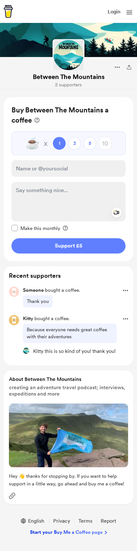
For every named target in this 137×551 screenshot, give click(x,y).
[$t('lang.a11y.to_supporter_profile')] (26, 350)
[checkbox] (35, 228)
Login (114, 12)
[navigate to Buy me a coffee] (8, 11)
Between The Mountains (69, 77)
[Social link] (12, 496)
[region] (68, 179)
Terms (85, 521)
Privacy (61, 521)
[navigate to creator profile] (68, 55)
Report (108, 521)
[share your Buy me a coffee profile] (129, 67)
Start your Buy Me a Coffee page (66, 532)
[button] (129, 12)
